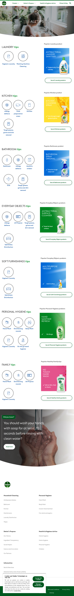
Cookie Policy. (17, 590)
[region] (24, 583)
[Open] (70, 3)
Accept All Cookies (38, 578)
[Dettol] (4, 3)
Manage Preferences (38, 584)
